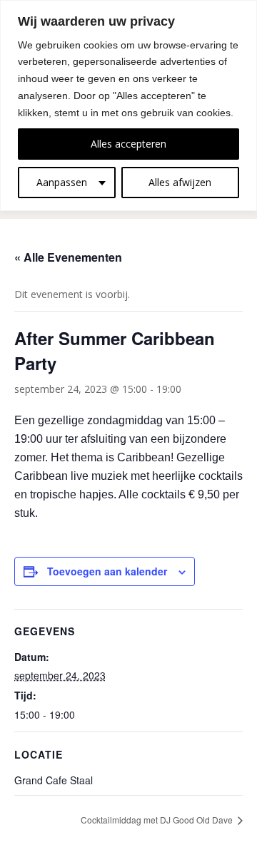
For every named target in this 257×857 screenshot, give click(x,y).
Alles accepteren (128, 143)
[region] (128, 105)
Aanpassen (61, 182)
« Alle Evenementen (68, 257)
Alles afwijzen (179, 182)
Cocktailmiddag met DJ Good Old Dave (158, 820)
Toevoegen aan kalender (107, 571)
